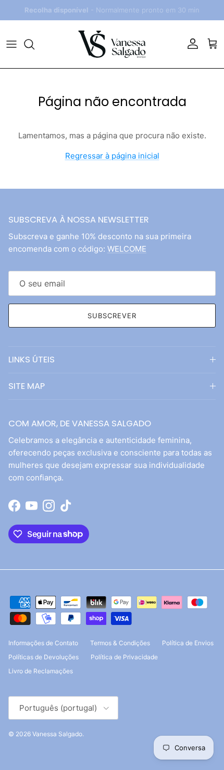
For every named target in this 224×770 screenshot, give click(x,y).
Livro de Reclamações (40, 671)
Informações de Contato (43, 643)
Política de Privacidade (124, 657)
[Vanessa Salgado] (112, 44)
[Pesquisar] (34, 44)
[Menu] (11, 44)
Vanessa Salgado (57, 734)
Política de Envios (188, 643)
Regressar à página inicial (112, 156)
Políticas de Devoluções (43, 657)
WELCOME (126, 249)
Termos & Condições (120, 643)
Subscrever (112, 315)
